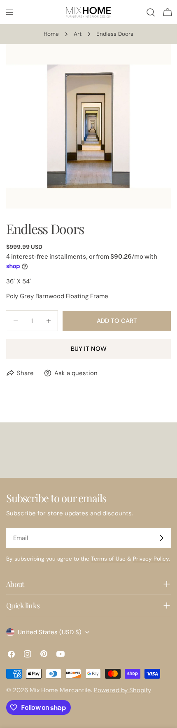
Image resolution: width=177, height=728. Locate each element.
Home (51, 33)
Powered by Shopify (122, 690)
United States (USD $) (50, 632)
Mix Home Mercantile (60, 690)
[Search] (150, 12)
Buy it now (89, 349)
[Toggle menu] (9, 12)
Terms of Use (108, 558)
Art (78, 33)
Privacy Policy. (151, 558)
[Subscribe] (161, 538)
